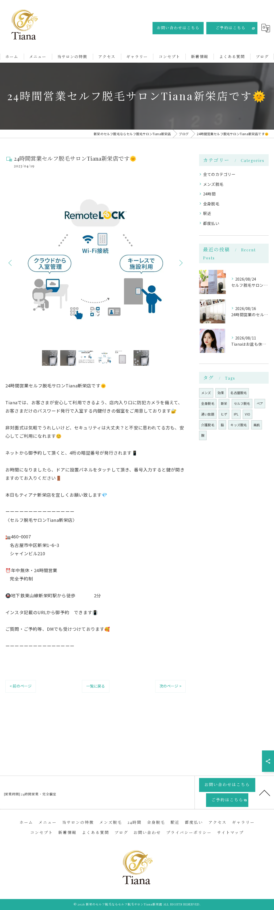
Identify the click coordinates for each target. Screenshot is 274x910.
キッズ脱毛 (238, 424)
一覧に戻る (95, 686)
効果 (221, 392)
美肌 (256, 424)
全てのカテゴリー (219, 174)
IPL (236, 414)
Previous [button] (10, 262)
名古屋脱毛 (238, 392)
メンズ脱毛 (213, 184)
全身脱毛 (211, 203)
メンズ (206, 392)
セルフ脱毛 (242, 403)
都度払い (211, 223)
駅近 (207, 213)
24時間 (209, 194)
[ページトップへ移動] (264, 792)
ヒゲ (224, 414)
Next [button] (180, 262)
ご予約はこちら (231, 27)
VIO (247, 414)
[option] (95, 262)
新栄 (224, 403)
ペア (260, 403)
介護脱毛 (207, 424)
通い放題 (207, 414)
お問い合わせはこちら (178, 27)
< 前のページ (21, 686)
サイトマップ (230, 832)
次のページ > (170, 686)
